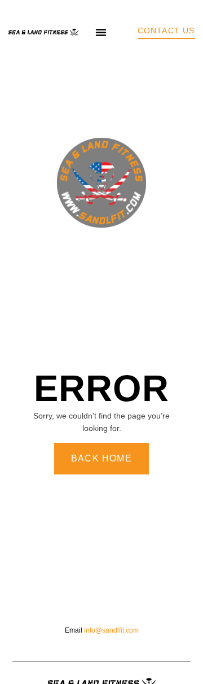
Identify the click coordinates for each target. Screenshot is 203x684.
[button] (100, 32)
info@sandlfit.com (111, 630)
